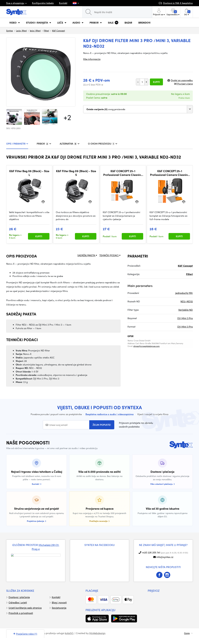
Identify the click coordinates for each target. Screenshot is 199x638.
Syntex (9, 30)
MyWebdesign (97, 633)
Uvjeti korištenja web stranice (25, 607)
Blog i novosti (59, 602)
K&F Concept (58, 30)
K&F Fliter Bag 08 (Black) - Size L (29, 172)
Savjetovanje (59, 607)
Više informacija (91, 59)
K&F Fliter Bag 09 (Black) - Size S (76, 172)
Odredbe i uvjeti (18, 602)
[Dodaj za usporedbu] (43, 201)
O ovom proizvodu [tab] (101, 143)
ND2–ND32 (186, 301)
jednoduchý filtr (184, 293)
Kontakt (63, 3)
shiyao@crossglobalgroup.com (146, 346)
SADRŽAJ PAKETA (86, 255)
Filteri (46, 30)
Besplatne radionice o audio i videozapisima (110, 414)
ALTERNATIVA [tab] (68, 143)
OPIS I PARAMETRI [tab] (15, 143)
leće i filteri (35, 30)
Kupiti (156, 82)
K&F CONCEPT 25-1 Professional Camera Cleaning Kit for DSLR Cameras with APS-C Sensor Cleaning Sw (123, 172)
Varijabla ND (185, 310)
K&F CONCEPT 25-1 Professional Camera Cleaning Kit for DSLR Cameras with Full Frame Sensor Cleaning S (169, 172)
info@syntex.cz (164, 557)
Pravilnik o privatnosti (21, 613)
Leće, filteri (21, 30)
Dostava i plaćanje (19, 597)
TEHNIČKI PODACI (109, 255)
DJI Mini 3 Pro (185, 318)
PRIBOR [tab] (42, 143)
